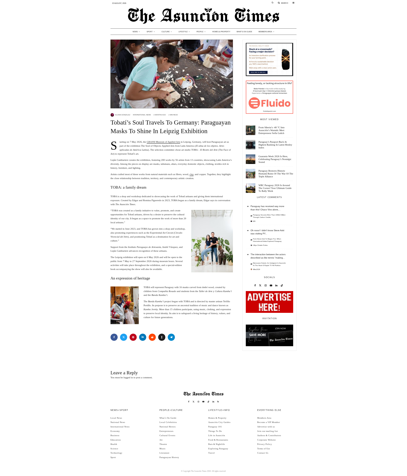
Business (114, 435)
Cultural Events (167, 435)
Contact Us (262, 453)
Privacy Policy (264, 444)
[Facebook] (189, 402)
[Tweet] (123, 337)
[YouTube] (203, 402)
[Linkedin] (213, 402)
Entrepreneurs (166, 431)
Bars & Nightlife (216, 444)
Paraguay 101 (215, 426)
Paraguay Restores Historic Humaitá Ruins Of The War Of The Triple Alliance (276, 174)
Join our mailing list (267, 431)
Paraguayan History (169, 457)
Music (162, 448)
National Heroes (167, 426)
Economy (115, 431)
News (135, 32)
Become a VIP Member (268, 422)
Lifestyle (183, 32)
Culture (166, 32)
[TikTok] (208, 402)
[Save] (161, 337)
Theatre (163, 444)
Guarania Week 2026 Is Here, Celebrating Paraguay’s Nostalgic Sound (275, 159)
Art (161, 440)
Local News (116, 418)
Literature (164, 453)
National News (117, 422)
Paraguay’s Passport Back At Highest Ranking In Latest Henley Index (275, 145)
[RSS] (218, 402)
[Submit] (152, 337)
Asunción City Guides (219, 422)
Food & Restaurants (218, 440)
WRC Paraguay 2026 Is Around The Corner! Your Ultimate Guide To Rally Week (275, 188)
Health (113, 444)
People (200, 32)
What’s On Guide (244, 32)
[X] (193, 402)
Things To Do (215, 431)
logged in (128, 377)
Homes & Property (221, 32)
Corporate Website (266, 440)
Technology (116, 453)
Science (114, 448)
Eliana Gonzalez (122, 115)
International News (142, 115)
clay (191, 174)
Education (115, 440)
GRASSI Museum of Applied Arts (163, 142)
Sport (150, 32)
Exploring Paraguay (218, 448)
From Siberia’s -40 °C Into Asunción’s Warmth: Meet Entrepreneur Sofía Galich (272, 130)
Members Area (265, 32)
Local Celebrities (168, 422)
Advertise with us (266, 426)
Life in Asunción (216, 435)
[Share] (114, 337)
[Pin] (133, 337)
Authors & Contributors (269, 435)
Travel (211, 453)
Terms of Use (263, 448)
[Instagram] (198, 402)
